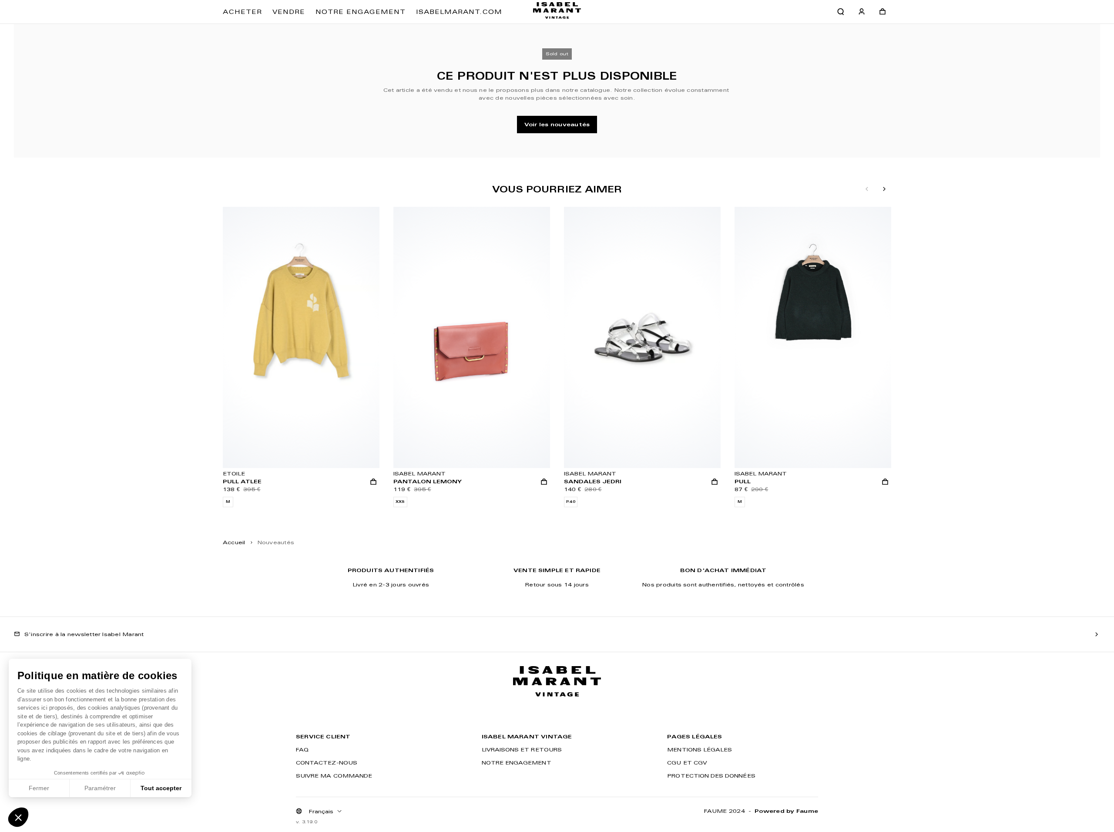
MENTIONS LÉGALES (699, 749)
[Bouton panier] (882, 12)
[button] (18, 817)
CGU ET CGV (687, 762)
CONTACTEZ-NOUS (326, 762)
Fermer (39, 788)
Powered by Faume (786, 811)
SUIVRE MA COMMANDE (334, 775)
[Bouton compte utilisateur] (861, 12)
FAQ (302, 749)
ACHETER (242, 11)
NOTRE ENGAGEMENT (360, 11)
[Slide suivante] (884, 189)
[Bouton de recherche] (840, 12)
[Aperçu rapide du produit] (373, 482)
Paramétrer (100, 788)
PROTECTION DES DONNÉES (711, 775)
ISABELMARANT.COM (459, 11)
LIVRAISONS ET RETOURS (522, 749)
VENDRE (288, 11)
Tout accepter (161, 788)
